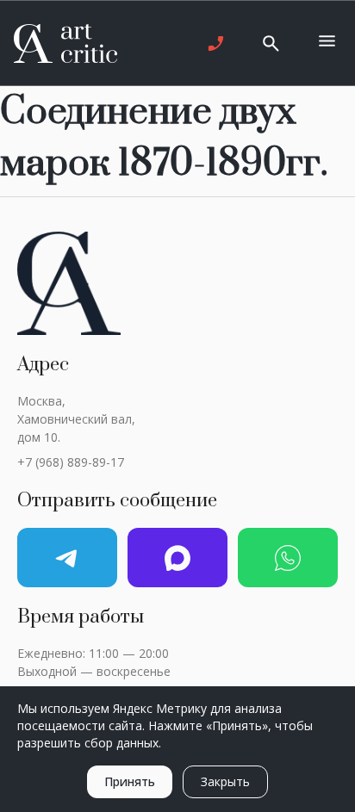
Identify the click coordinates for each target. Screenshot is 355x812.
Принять (129, 781)
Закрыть (225, 781)
